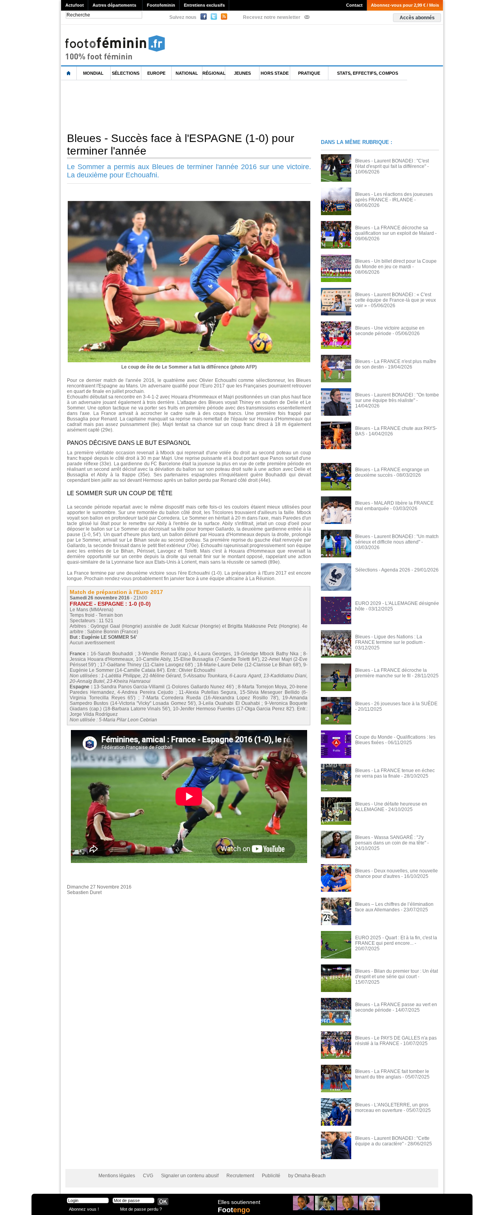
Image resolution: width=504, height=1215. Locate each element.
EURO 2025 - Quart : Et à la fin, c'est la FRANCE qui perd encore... (396, 940)
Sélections (125, 73)
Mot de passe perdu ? (141, 1209)
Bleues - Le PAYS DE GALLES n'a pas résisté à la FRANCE (396, 1040)
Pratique (309, 73)
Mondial (93, 73)
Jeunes (242, 73)
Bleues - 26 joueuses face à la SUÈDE (396, 703)
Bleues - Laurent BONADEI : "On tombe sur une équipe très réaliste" (397, 397)
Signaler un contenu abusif (190, 1175)
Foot (234, 1210)
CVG (148, 1175)
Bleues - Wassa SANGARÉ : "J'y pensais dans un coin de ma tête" (390, 840)
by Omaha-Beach (307, 1175)
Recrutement (240, 1175)
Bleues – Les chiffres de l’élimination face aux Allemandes (394, 907)
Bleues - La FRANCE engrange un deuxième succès (392, 472)
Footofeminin (161, 5)
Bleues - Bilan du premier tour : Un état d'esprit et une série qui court (396, 973)
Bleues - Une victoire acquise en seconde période (389, 330)
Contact (354, 5)
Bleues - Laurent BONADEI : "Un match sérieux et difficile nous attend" (397, 539)
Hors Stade (275, 73)
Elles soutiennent (239, 1202)
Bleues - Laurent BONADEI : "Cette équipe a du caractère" (392, 1141)
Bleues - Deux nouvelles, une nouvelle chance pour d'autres (396, 873)
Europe (156, 73)
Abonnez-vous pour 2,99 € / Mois (405, 5)
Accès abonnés (417, 17)
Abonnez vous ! (84, 1209)
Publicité (271, 1175)
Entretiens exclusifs (204, 5)
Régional (213, 73)
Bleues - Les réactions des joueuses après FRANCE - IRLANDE (394, 197)
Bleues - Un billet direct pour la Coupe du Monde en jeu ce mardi (396, 263)
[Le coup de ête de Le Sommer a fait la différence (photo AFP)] (189, 203)
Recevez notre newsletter (271, 17)
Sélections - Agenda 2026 (382, 570)
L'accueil (69, 73)
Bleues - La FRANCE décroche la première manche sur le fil (391, 672)
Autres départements (114, 5)
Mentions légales (116, 1175)
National (187, 73)
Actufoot (74, 5)
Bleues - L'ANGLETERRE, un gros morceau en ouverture (391, 1107)
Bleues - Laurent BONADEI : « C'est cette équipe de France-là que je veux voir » (395, 300)
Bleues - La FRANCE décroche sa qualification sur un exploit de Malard (394, 230)
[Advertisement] (204, 106)
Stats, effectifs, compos (367, 73)
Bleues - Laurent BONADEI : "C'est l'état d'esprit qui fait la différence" (392, 163)
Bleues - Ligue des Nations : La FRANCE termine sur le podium (388, 639)
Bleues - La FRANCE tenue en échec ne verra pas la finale (395, 773)
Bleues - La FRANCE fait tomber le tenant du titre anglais (392, 1074)
